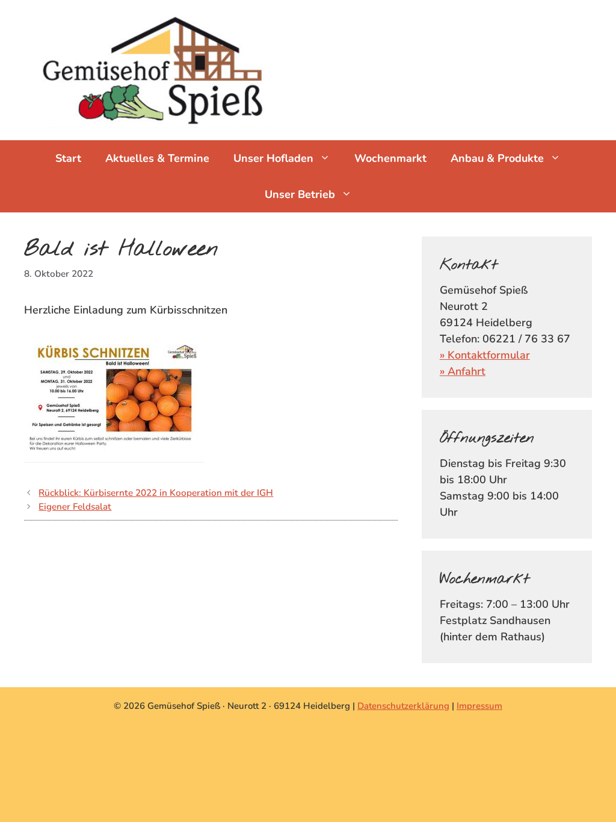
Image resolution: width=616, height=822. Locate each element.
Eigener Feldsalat (74, 507)
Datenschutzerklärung (403, 706)
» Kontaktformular (485, 355)
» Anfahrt (462, 371)
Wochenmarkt (390, 158)
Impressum (479, 706)
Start (68, 158)
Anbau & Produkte (497, 158)
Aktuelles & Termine (157, 158)
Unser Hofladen (273, 158)
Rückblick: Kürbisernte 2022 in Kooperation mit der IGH (155, 493)
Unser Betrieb (300, 194)
